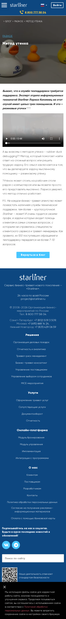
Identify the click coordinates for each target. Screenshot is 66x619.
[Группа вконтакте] (6, 545)
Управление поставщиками (31, 369)
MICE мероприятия (32, 383)
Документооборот (32, 413)
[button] (4, 5)
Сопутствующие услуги (32, 407)
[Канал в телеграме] (16, 545)
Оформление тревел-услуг (32, 400)
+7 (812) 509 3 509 (45, 320)
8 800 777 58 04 (35, 12)
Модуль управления (31, 444)
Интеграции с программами (32, 458)
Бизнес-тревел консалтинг (31, 362)
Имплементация (31, 451)
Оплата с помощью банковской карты (33, 518)
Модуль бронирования (31, 437)
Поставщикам (32, 481)
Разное (18, 21)
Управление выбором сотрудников (31, 376)
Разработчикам (32, 488)
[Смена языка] (44, 5)
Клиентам (32, 475)
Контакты (32, 495)
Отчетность (33, 420)
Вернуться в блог (33, 254)
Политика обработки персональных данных (32, 502)
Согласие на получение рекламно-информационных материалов (32, 510)
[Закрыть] (4, 587)
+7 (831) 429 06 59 (45, 327)
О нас (33, 467)
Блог (8, 21)
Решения (32, 335)
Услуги (33, 393)
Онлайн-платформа (32, 430)
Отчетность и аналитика (31, 349)
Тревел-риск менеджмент (31, 356)
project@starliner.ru (33, 298)
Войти (57, 5)
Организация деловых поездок (31, 342)
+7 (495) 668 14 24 (38, 323)
